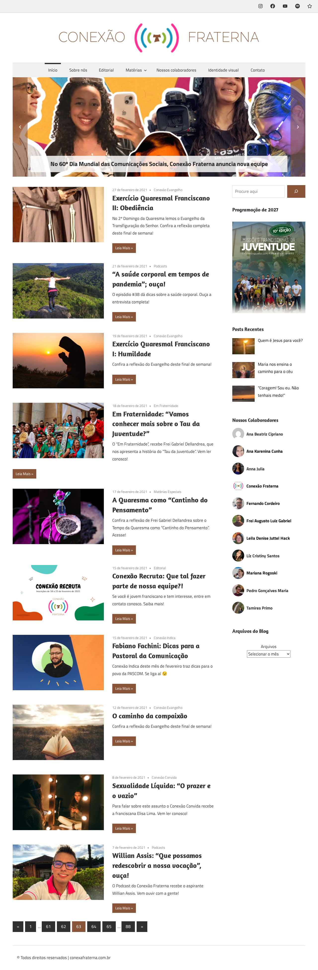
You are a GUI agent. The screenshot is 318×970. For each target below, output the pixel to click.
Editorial (106, 70)
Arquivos (269, 646)
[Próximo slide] (297, 127)
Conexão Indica (164, 637)
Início (52, 70)
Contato (258, 70)
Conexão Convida (164, 777)
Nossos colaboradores (176, 70)
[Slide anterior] (20, 127)
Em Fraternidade (166, 405)
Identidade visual (223, 70)
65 (109, 926)
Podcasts (160, 266)
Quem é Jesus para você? (280, 340)
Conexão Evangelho (168, 189)
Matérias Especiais (167, 491)
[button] (269, 267)
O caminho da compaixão (149, 715)
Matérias (134, 70)
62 (63, 926)
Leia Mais (122, 248)
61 (48, 926)
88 (128, 926)
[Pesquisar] (296, 191)
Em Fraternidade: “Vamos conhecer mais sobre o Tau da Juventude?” (156, 423)
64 (93, 926)
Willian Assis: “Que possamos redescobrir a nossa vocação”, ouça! (157, 865)
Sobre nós (78, 70)
